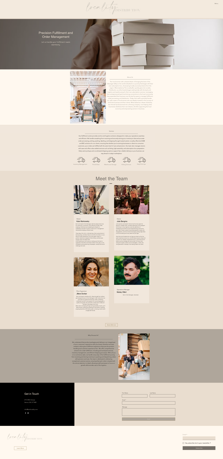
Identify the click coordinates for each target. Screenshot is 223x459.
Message (124, 407)
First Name (125, 393)
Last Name (153, 393)
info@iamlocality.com (31, 409)
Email (123, 400)
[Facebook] (25, 413)
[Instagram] (28, 413)
